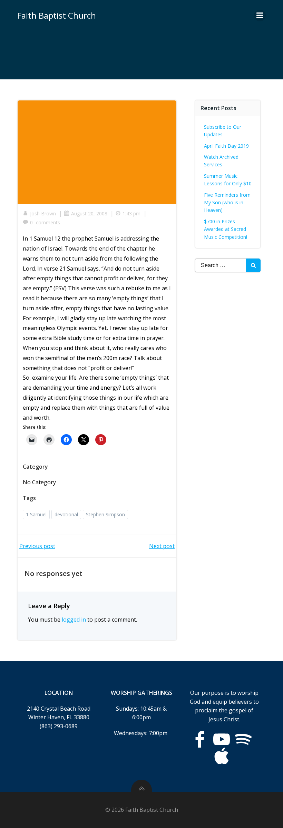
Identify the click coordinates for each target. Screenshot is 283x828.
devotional (66, 514)
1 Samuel (36, 514)
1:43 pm (131, 213)
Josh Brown (43, 213)
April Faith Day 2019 (226, 146)
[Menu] (260, 15)
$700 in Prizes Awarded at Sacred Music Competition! (225, 229)
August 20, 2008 (89, 213)
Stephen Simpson (105, 514)
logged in (74, 619)
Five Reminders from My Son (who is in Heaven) (227, 203)
